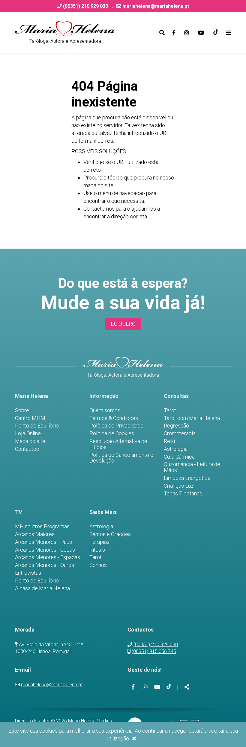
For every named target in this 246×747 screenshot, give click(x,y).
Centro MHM (30, 418)
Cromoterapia (180, 433)
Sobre (22, 410)
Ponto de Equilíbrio (37, 426)
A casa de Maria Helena (42, 588)
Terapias (99, 542)
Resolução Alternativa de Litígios (118, 444)
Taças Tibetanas (183, 494)
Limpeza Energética (187, 478)
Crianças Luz (179, 486)
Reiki (169, 441)
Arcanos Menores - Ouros (44, 565)
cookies (48, 731)
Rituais (97, 550)
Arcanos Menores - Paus (43, 542)
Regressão (176, 426)
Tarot (170, 410)
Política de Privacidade (116, 426)
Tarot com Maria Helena (192, 418)
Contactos (27, 449)
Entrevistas (28, 573)
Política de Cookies (111, 433)
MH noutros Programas (42, 527)
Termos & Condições (113, 418)
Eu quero (123, 324)
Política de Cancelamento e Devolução (121, 458)
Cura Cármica (179, 457)
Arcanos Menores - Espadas (47, 557)
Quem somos (104, 410)
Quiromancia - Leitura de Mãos (192, 467)
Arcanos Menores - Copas (45, 550)
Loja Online (28, 433)
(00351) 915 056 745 (154, 651)
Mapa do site (30, 441)
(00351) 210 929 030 (156, 644)
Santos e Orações (110, 534)
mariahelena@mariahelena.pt (155, 6)
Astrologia (176, 449)
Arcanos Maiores (35, 534)
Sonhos (98, 565)
